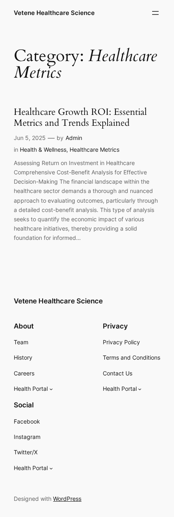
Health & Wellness (43, 149)
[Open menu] (155, 13)
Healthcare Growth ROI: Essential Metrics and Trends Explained (80, 117)
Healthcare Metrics (94, 149)
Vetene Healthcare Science (54, 13)
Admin (74, 137)
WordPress (67, 498)
